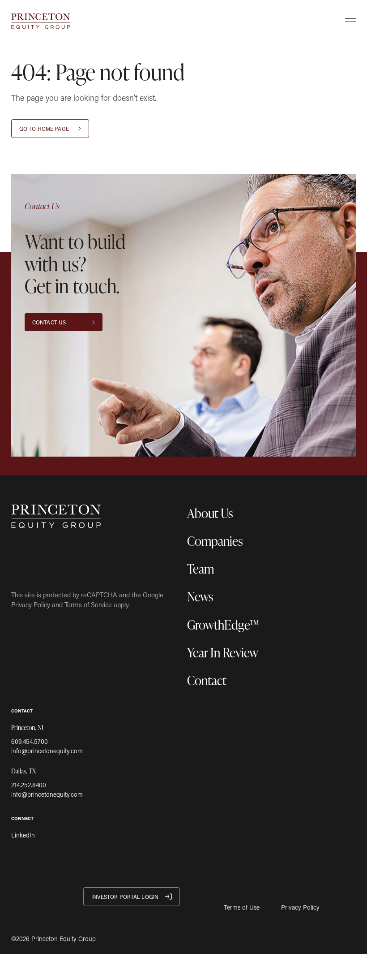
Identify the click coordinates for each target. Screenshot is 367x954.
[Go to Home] (40, 21)
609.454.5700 (29, 741)
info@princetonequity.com (47, 751)
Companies (215, 540)
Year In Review (222, 652)
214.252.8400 (28, 785)
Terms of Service (88, 604)
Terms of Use (242, 907)
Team (200, 568)
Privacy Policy (30, 604)
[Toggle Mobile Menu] (350, 21)
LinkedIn (23, 835)
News (200, 596)
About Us (210, 513)
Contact (206, 680)
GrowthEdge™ (223, 624)
